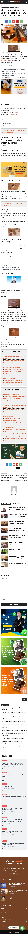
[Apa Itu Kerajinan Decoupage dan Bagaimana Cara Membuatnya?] (4, 545)
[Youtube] (17, 874)
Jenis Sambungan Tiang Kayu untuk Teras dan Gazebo (14, 730)
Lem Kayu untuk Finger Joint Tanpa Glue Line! (14, 77)
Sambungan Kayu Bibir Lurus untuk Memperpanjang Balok (13, 722)
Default (6, 5)
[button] (26, 2)
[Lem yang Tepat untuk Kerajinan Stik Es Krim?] (3, 898)
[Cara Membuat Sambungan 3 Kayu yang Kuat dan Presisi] (4, 564)
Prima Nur (4, 17)
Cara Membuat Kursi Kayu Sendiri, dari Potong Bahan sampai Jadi (14, 708)
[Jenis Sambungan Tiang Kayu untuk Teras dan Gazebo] (4, 537)
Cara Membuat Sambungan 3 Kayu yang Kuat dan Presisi (13, 746)
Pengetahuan (11, 7)
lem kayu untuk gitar (10, 285)
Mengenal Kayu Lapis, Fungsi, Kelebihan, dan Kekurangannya (12, 742)
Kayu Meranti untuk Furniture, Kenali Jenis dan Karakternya (12, 726)
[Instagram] (14, 874)
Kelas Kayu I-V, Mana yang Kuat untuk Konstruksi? (13, 738)
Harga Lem (3, 921)
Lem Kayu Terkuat (9, 427)
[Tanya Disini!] (22, 928)
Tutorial (2, 926)
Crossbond (14, 114)
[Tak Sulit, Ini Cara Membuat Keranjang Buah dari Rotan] (4, 891)
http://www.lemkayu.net (14, 496)
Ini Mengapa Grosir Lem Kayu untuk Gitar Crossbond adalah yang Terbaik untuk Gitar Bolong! (14, 356)
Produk (2, 923)
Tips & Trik (17, 7)
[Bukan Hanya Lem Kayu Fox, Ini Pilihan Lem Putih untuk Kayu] (4, 509)
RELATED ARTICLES (6, 503)
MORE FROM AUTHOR (17, 503)
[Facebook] (10, 874)
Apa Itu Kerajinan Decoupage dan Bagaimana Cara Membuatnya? (13, 734)
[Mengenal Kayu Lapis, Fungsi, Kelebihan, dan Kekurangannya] (4, 558)
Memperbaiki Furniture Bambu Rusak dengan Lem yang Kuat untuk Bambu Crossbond (13, 371)
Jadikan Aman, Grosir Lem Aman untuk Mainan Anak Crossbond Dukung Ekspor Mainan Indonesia (7, 478)
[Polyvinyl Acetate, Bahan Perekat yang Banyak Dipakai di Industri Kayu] (4, 516)
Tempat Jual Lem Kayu (6, 919)
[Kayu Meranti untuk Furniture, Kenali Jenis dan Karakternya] (4, 530)
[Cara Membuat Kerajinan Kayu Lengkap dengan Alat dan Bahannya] (3, 885)
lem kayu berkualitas (3, 560)
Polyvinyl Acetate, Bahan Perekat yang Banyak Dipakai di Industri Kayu (18, 516)
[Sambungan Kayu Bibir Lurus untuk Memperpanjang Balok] (4, 523)
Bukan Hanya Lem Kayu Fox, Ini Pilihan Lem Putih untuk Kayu (14, 713)
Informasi (6, 7)
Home (2, 5)
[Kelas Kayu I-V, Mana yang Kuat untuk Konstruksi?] (4, 551)
